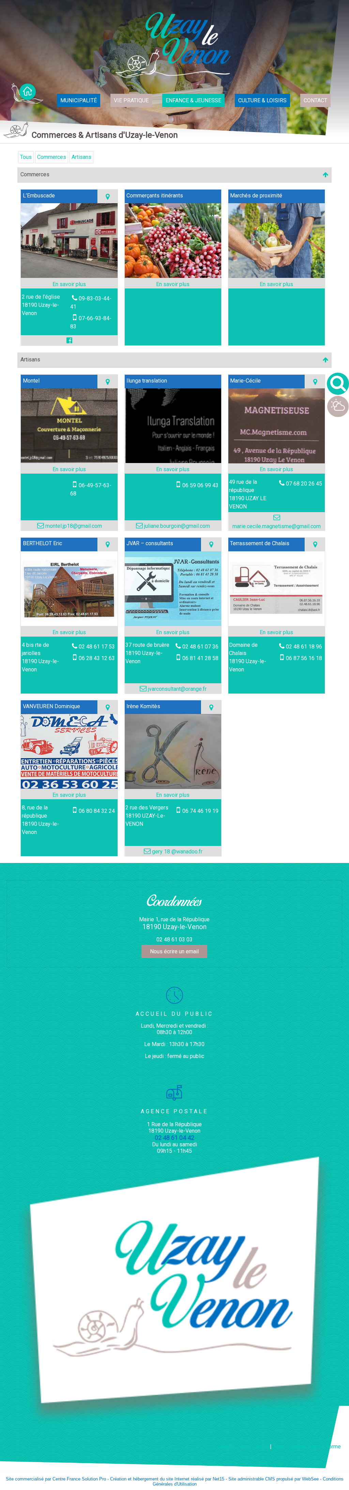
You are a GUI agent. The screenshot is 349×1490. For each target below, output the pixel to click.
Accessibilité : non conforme (307, 1446)
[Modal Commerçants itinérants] (173, 276)
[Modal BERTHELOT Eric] (69, 624)
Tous (26, 157)
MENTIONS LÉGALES (243, 1446)
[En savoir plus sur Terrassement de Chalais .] (276, 632)
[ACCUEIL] (27, 93)
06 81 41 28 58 (200, 658)
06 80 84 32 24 (97, 811)
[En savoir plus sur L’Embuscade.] (69, 284)
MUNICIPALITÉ (78, 100)
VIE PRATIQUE (131, 100)
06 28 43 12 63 (97, 658)
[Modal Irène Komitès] (173, 787)
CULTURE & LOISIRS (262, 100)
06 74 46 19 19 (200, 811)
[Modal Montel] (69, 461)
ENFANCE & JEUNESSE (193, 100)
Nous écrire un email (174, 951)
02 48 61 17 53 (97, 646)
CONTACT (315, 100)
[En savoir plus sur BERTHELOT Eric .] (69, 632)
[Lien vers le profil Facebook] (69, 340)
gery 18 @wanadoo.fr (176, 851)
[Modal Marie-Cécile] (276, 461)
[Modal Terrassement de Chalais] (276, 624)
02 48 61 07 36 (200, 646)
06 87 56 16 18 (304, 658)
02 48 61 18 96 (304, 646)
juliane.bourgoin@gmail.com (176, 526)
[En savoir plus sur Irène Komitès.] (173, 795)
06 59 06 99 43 (200, 485)
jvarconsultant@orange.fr (177, 689)
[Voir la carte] (107, 196)
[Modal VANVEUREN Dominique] (69, 787)
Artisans (81, 157)
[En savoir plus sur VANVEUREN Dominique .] (69, 795)
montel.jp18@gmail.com (73, 526)
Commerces (51, 157)
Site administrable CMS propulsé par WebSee (273, 1478)
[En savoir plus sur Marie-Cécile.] (276, 469)
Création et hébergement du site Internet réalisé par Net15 (167, 1478)
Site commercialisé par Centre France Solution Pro (56, 1478)
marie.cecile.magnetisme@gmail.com (276, 526)
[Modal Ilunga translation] (173, 461)
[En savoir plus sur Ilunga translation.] (173, 469)
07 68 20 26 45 (304, 483)
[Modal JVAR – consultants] (173, 624)
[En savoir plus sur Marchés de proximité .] (276, 284)
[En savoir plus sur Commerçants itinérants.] (173, 284)
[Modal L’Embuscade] (69, 276)
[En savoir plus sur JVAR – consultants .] (173, 632)
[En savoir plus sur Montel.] (69, 469)
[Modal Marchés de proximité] (276, 276)
